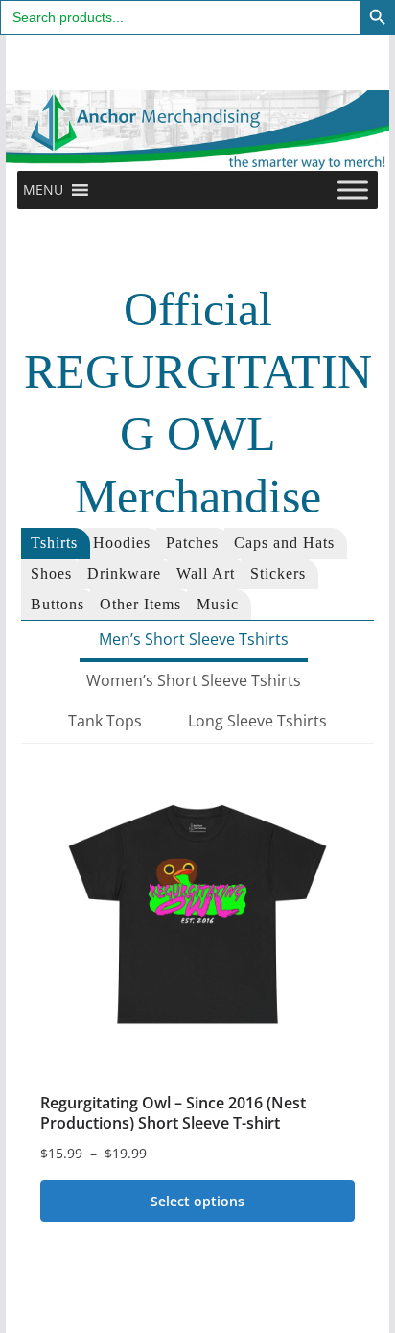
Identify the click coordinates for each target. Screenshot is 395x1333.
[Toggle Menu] (352, 190)
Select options (197, 1201)
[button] (43, 190)
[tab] (55, 543)
